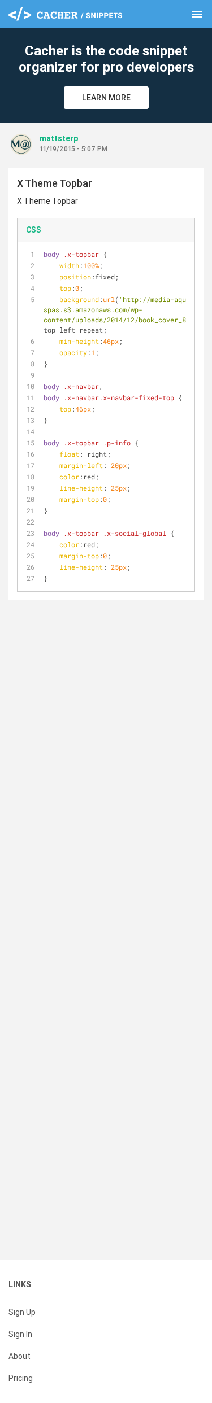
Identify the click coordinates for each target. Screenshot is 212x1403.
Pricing (20, 1378)
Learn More (106, 98)
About (19, 1356)
